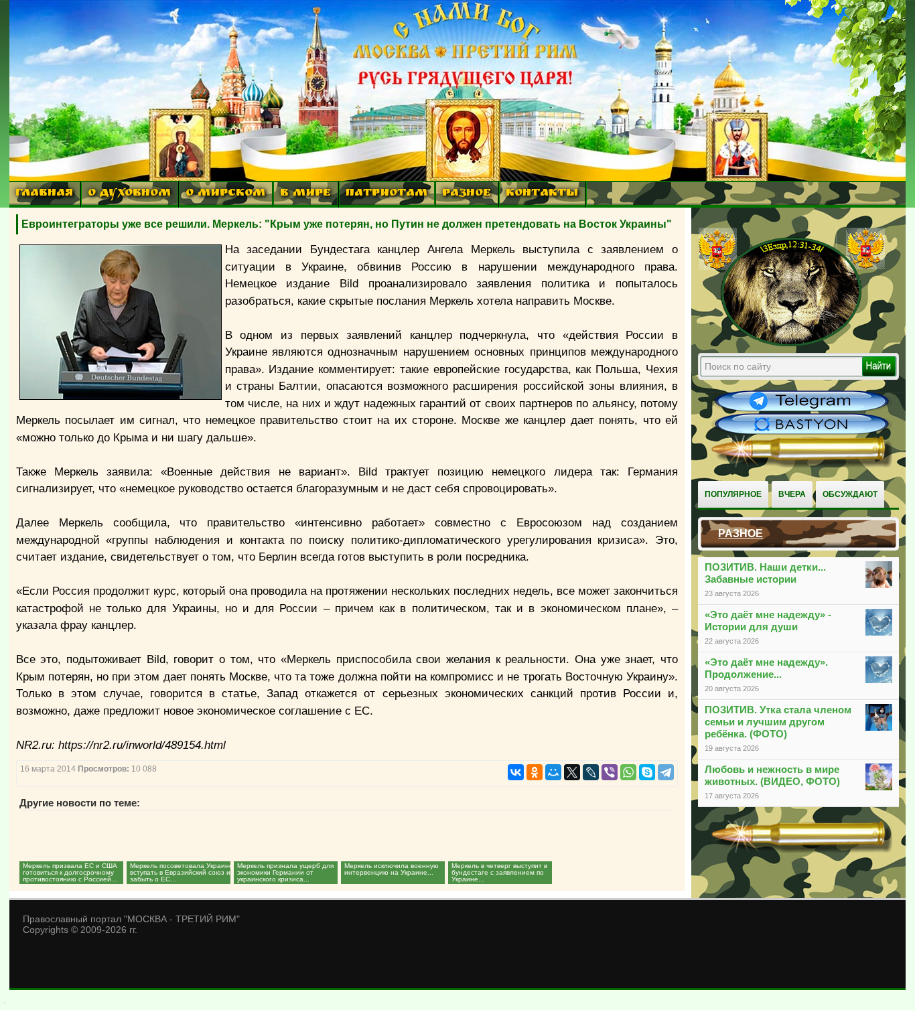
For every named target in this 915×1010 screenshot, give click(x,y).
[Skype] (647, 772)
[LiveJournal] (591, 772)
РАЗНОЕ (466, 194)
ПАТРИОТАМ (386, 194)
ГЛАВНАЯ (44, 194)
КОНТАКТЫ (542, 194)
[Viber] (610, 772)
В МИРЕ (305, 194)
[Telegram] (666, 772)
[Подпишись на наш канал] (801, 410)
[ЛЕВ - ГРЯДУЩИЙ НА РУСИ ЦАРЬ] (792, 343)
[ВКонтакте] (516, 772)
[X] (572, 772)
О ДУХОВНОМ (129, 194)
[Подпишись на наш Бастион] (801, 432)
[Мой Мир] (553, 772)
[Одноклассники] (534, 772)
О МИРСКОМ (225, 194)
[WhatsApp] (628, 772)
